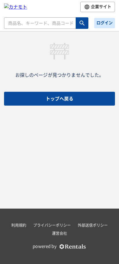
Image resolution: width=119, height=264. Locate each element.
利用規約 (18, 225)
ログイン (104, 23)
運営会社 (59, 233)
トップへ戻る (59, 98)
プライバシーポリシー (52, 225)
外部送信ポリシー (93, 225)
